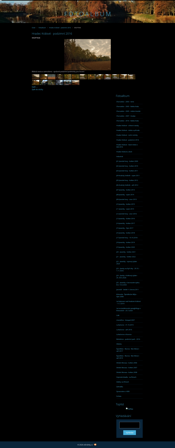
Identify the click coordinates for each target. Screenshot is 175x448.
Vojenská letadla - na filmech (126, 377)
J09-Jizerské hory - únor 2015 (126, 199)
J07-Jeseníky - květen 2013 (125, 190)
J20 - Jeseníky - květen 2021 (126, 252)
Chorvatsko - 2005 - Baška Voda (127, 106)
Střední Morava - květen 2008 (126, 372)
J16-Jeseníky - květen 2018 (125, 233)
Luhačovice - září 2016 (124, 330)
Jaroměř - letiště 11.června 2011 (127, 290)
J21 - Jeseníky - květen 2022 (126, 257)
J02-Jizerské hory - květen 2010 (127, 166)
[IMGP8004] (75, 84)
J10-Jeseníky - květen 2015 (125, 204)
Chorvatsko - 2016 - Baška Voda (127, 121)
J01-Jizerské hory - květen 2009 (127, 161)
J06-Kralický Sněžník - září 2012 (127, 185)
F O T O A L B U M (7, 2)
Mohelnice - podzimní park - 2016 (128, 339)
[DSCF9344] (51, 84)
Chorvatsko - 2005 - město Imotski (128, 111)
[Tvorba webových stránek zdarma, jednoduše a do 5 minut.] (95, 444)
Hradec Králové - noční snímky (127, 135)
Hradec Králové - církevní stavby (127, 125)
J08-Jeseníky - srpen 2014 (125, 195)
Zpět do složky (37, 89)
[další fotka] (140, 54)
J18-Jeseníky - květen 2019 (125, 242)
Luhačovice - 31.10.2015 (125, 325)
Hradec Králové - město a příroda (127, 130)
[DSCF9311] (67, 84)
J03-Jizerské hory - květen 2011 (127, 171)
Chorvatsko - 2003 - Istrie (125, 102)
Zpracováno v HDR (122, 391)
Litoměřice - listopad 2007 (125, 320)
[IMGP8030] (131, 79)
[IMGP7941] (91, 79)
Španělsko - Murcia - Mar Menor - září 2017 (128, 350)
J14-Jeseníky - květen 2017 (125, 223)
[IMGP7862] (51, 79)
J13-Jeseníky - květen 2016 (125, 219)
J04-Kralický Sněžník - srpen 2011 (128, 175)
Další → (35, 87)
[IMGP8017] (107, 79)
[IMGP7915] (75, 79)
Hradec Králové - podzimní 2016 (60, 28)
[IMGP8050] (115, 79)
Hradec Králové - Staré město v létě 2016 (127, 146)
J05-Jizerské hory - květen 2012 (127, 180)
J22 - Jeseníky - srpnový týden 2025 (126, 262)
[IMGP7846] (35, 79)
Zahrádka (119, 387)
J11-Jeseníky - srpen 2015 (125, 209)
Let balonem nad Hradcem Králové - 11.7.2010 (128, 302)
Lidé (117, 315)
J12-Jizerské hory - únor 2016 (126, 214)
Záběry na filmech (122, 382)
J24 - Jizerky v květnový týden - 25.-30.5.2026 (127, 276)
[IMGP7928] (83, 79)
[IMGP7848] (43, 79)
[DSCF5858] (59, 84)
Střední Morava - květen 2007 (126, 368)
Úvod (33, 28)
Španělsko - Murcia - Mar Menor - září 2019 (128, 357)
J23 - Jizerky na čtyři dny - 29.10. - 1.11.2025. (128, 269)
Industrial (119, 156)
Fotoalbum (42, 28)
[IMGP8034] (123, 79)
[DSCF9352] (43, 84)
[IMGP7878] (59, 79)
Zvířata (118, 396)
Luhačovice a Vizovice (123, 334)
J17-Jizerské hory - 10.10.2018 (126, 238)
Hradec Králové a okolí (124, 152)
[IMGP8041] (35, 84)
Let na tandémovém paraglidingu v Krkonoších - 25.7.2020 (128, 309)
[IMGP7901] (67, 79)
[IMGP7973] (99, 79)
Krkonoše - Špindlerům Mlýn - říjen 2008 (126, 295)
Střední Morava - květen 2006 (126, 363)
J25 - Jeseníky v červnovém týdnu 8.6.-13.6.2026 (127, 284)
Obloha (119, 344)
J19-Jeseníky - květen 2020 (125, 247)
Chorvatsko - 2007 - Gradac (126, 116)
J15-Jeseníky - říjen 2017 (124, 228)
